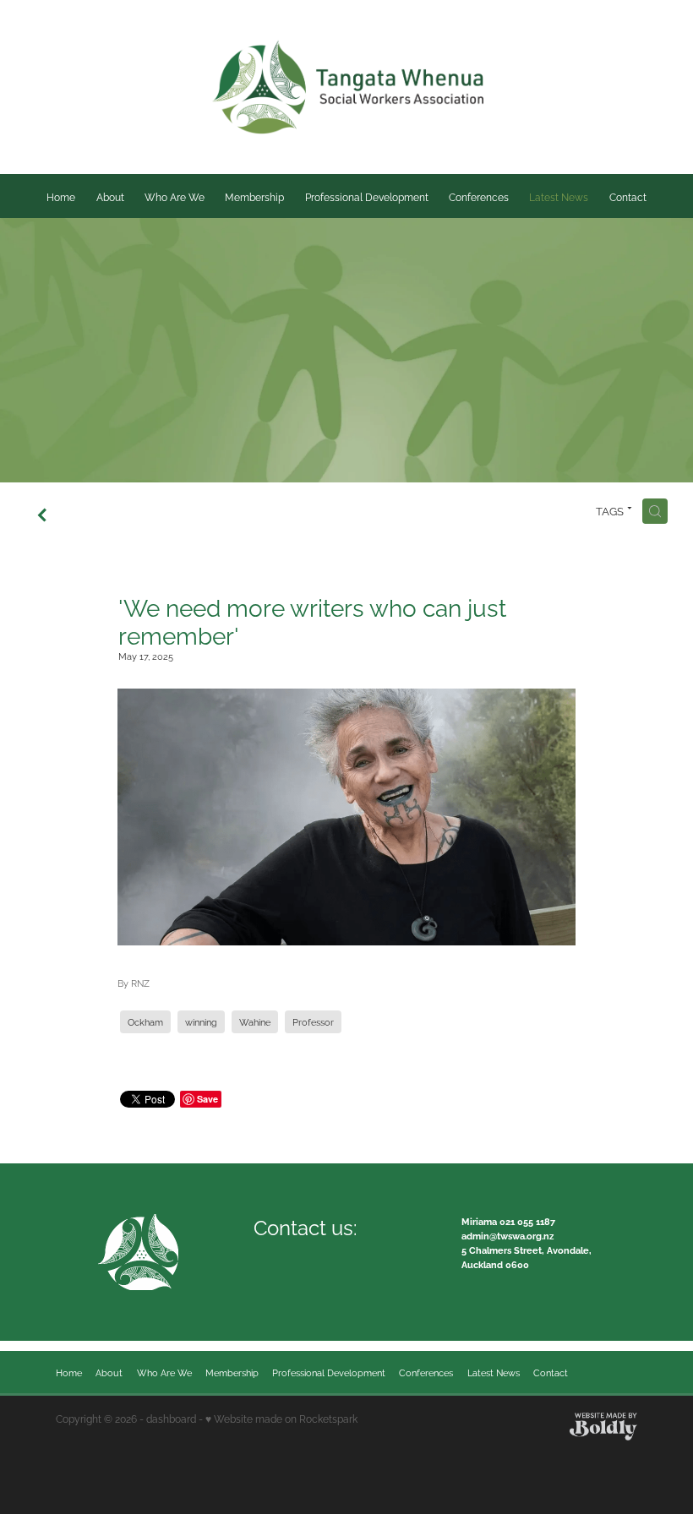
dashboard (171, 1418)
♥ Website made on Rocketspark (281, 1418)
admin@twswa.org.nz (507, 1235)
